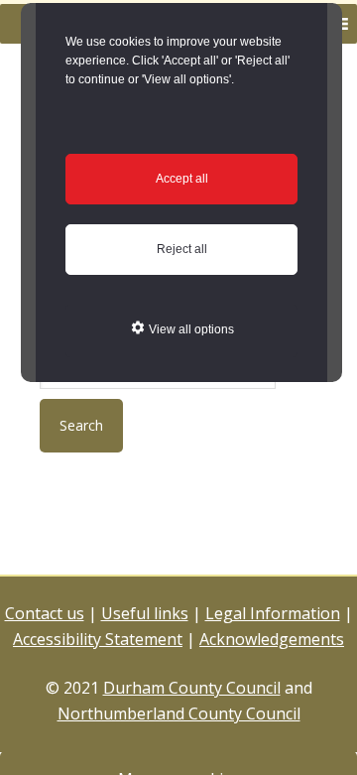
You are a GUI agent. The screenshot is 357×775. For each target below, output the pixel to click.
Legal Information (272, 613)
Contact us (44, 613)
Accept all (182, 179)
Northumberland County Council (179, 713)
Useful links (144, 613)
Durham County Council (192, 688)
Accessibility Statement (97, 639)
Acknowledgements (271, 639)
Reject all (182, 249)
